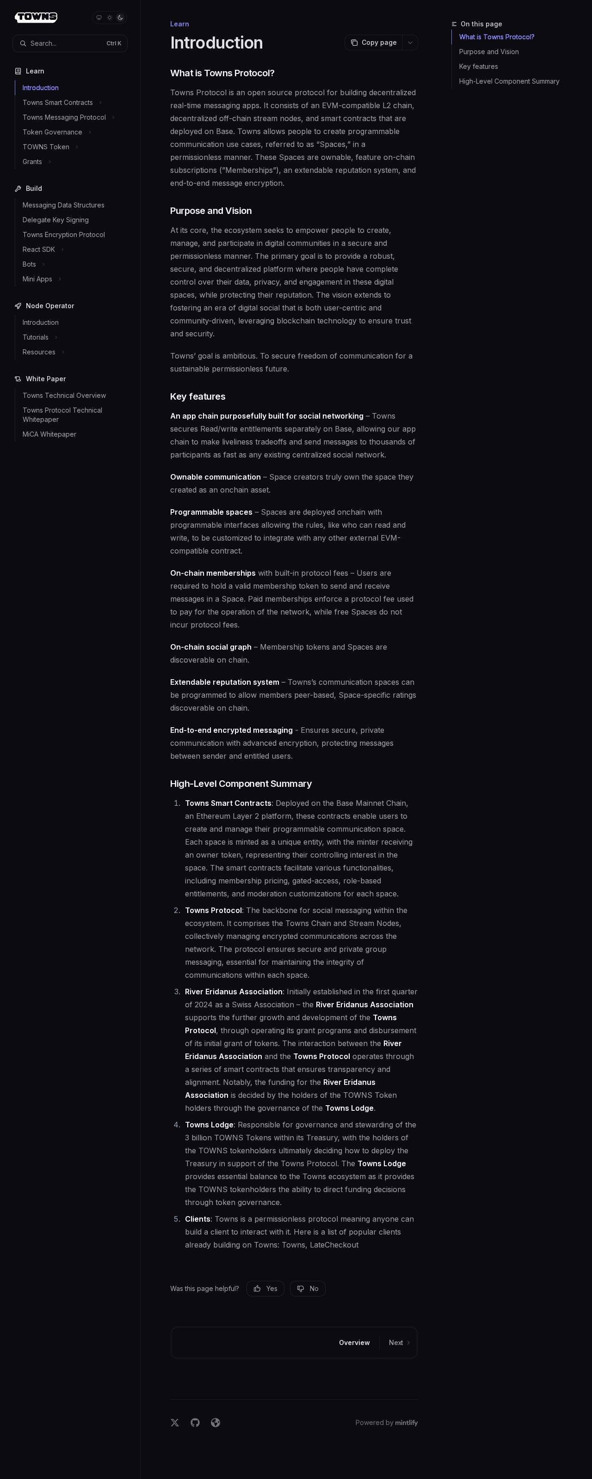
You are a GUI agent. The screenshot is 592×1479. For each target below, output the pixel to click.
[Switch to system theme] (99, 17)
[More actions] (410, 42)
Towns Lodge (349, 1108)
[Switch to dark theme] (120, 17)
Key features (478, 66)
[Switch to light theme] (109, 17)
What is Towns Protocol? (497, 37)
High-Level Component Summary (509, 81)
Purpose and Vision (489, 51)
